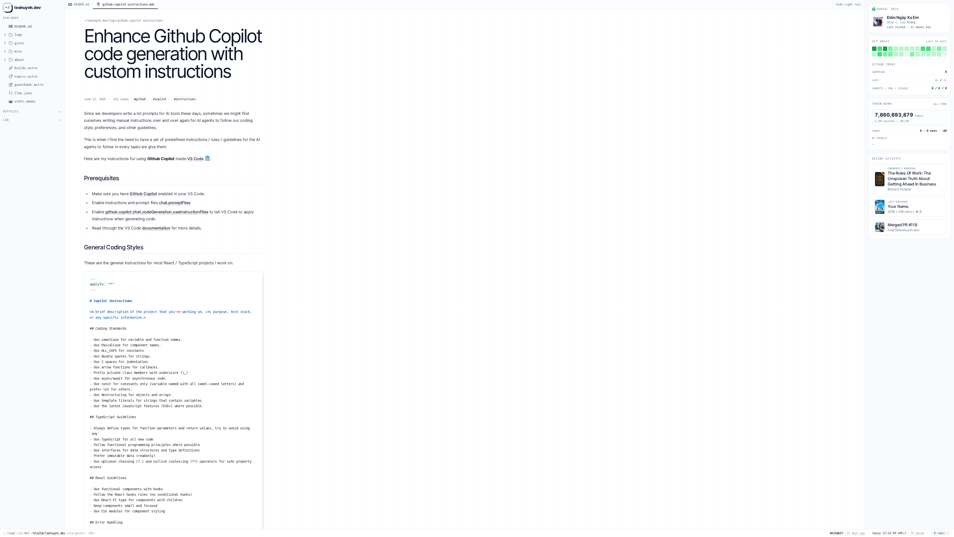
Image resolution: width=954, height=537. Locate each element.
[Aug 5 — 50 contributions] (923, 48)
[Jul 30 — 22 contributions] (890, 48)
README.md (81, 4)
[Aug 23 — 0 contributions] (944, 54)
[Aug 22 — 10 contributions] (939, 54)
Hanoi (898, 533)
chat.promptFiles (174, 202)
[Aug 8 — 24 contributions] (939, 48)
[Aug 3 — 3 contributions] (912, 48)
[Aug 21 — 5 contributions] (934, 54)
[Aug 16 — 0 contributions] (907, 54)
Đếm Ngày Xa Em (903, 17)
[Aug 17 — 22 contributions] (912, 54)
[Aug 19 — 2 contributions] (923, 54)
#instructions (185, 99)
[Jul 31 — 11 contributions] (896, 48)
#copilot (159, 99)
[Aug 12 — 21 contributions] (885, 54)
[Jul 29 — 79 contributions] (885, 48)
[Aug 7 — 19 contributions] (934, 48)
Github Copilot (143, 193)
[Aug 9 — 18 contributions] (944, 48)
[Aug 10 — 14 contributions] (874, 54)
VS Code (195, 158)
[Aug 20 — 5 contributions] (928, 54)
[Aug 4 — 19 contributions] (917, 48)
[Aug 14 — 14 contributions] (896, 54)
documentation (156, 227)
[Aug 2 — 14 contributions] (907, 48)
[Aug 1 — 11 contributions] (901, 48)
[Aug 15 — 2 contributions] (901, 54)
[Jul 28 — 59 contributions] (879, 48)
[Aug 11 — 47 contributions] (879, 54)
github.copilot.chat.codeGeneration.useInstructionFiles (156, 211)
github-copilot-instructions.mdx (128, 4)
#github (140, 99)
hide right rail (848, 4)
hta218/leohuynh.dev (49, 533)
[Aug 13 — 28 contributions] (890, 54)
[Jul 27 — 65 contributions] (874, 48)
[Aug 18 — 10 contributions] (917, 54)
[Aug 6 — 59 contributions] (928, 48)
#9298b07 (847, 533)
